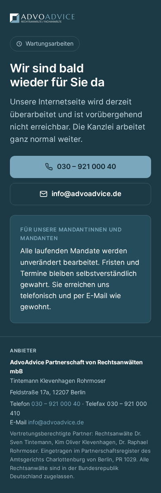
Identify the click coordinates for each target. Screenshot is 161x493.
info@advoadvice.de (86, 194)
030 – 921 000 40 (86, 166)
